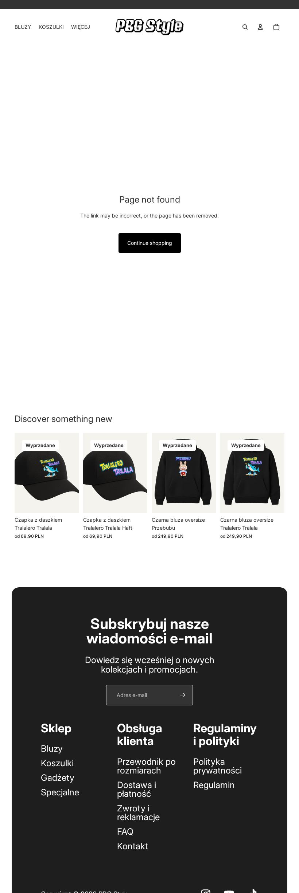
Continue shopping (149, 243)
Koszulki (57, 763)
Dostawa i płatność (136, 789)
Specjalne (60, 792)
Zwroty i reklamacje (138, 812)
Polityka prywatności (217, 766)
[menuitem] (80, 27)
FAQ (125, 831)
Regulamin (214, 785)
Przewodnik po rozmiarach (146, 766)
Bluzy (52, 748)
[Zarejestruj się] (183, 695)
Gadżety (57, 777)
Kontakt (132, 846)
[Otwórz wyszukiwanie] (245, 27)
